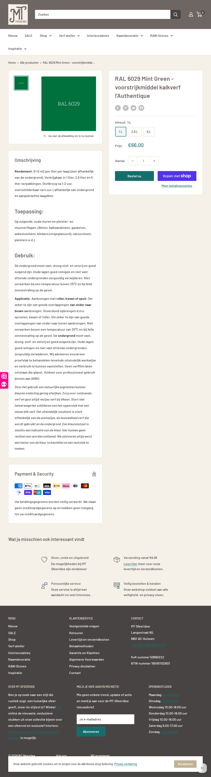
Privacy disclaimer (82, 666)
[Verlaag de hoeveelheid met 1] (132, 160)
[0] (199, 14)
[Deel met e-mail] (141, 107)
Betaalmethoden (81, 646)
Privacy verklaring (125, 764)
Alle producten (29, 62)
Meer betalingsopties (177, 186)
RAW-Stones (159, 35)
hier (59, 707)
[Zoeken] (175, 14)
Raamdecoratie (127, 35)
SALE (29, 35)
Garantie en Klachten (84, 653)
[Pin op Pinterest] (126, 107)
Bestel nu (134, 176)
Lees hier (130, 564)
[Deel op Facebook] (118, 107)
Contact (75, 673)
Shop (43, 35)
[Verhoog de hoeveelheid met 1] (154, 160)
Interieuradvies (98, 35)
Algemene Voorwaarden (86, 659)
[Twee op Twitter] (133, 107)
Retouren (76, 633)
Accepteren (185, 764)
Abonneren (91, 731)
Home (12, 62)
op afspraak (170, 695)
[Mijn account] (191, 14)
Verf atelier (67, 35)
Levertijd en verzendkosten (89, 639)
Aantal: (120, 161)
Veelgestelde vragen (84, 626)
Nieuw (13, 35)
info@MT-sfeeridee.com (148, 645)
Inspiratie (15, 48)
